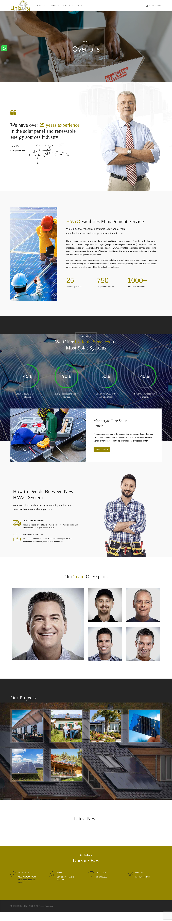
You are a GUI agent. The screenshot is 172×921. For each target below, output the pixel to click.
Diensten (66, 6)
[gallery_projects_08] (105, 726)
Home (39, 6)
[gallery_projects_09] (144, 726)
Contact (80, 6)
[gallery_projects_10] (27, 765)
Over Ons (52, 6)
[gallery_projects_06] (27, 726)
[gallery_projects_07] (66, 726)
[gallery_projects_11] (66, 765)
